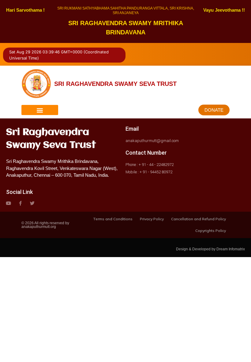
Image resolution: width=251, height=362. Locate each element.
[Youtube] (8, 203)
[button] (39, 110)
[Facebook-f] (20, 203)
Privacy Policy (152, 219)
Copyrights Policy (210, 230)
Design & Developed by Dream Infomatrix (210, 249)
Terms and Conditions (113, 219)
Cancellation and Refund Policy (198, 219)
